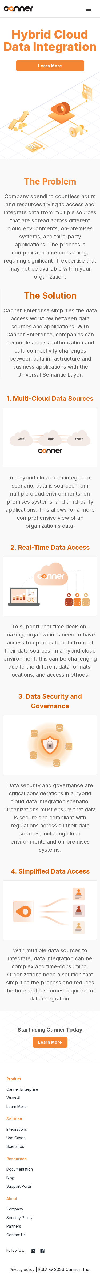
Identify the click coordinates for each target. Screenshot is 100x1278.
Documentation (19, 1169)
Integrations (16, 1129)
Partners (13, 1226)
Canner (18, 9)
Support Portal (19, 1186)
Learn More (50, 65)
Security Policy (19, 1217)
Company (14, 1209)
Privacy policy (22, 1269)
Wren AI (13, 1098)
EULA (42, 1269)
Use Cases (15, 1137)
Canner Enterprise (22, 1089)
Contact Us (16, 1234)
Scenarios (15, 1146)
